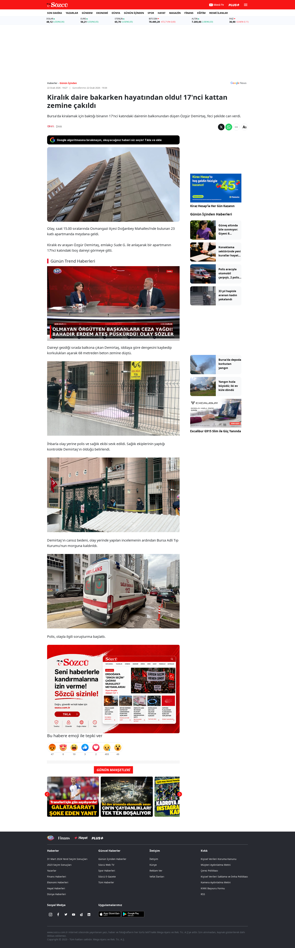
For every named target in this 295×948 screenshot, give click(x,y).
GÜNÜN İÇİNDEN (134, 13)
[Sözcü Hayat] (81, 838)
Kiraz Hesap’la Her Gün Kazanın (212, 206)
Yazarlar (51, 870)
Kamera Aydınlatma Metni (216, 882)
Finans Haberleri (56, 876)
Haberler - (53, 83)
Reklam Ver (156, 870)
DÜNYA (116, 13)
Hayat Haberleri (56, 888)
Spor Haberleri (106, 870)
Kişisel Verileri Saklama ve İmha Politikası (224, 876)
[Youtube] (73, 914)
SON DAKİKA (54, 13)
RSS (203, 894)
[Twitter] (65, 914)
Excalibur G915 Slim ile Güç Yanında (215, 431)
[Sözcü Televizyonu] (50, 838)
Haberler (53, 851)
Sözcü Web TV (106, 864)
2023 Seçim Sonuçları (59, 864)
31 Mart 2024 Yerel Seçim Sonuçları (67, 859)
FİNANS (188, 13)
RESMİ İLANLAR (218, 13)
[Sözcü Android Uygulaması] (133, 914)
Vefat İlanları (157, 876)
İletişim (154, 859)
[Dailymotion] (81, 914)
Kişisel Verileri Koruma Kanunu (218, 859)
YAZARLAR (72, 13)
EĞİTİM (201, 13)
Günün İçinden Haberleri (211, 214)
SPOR (151, 13)
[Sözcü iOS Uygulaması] (109, 914)
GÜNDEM (87, 13)
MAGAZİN (175, 13)
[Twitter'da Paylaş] (221, 127)
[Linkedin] (89, 914)
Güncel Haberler (109, 851)
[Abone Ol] (238, 83)
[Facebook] (58, 914)
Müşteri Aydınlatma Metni (216, 864)
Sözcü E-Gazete (107, 876)
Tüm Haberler (106, 882)
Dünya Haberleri (56, 894)
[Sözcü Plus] (97, 838)
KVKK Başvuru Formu (213, 888)
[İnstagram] (50, 914)
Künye (153, 864)
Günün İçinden (68, 83)
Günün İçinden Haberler (112, 859)
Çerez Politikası (209, 870)
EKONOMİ (102, 13)
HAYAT (161, 13)
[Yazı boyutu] (244, 127)
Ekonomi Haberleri (57, 882)
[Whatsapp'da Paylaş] (228, 127)
